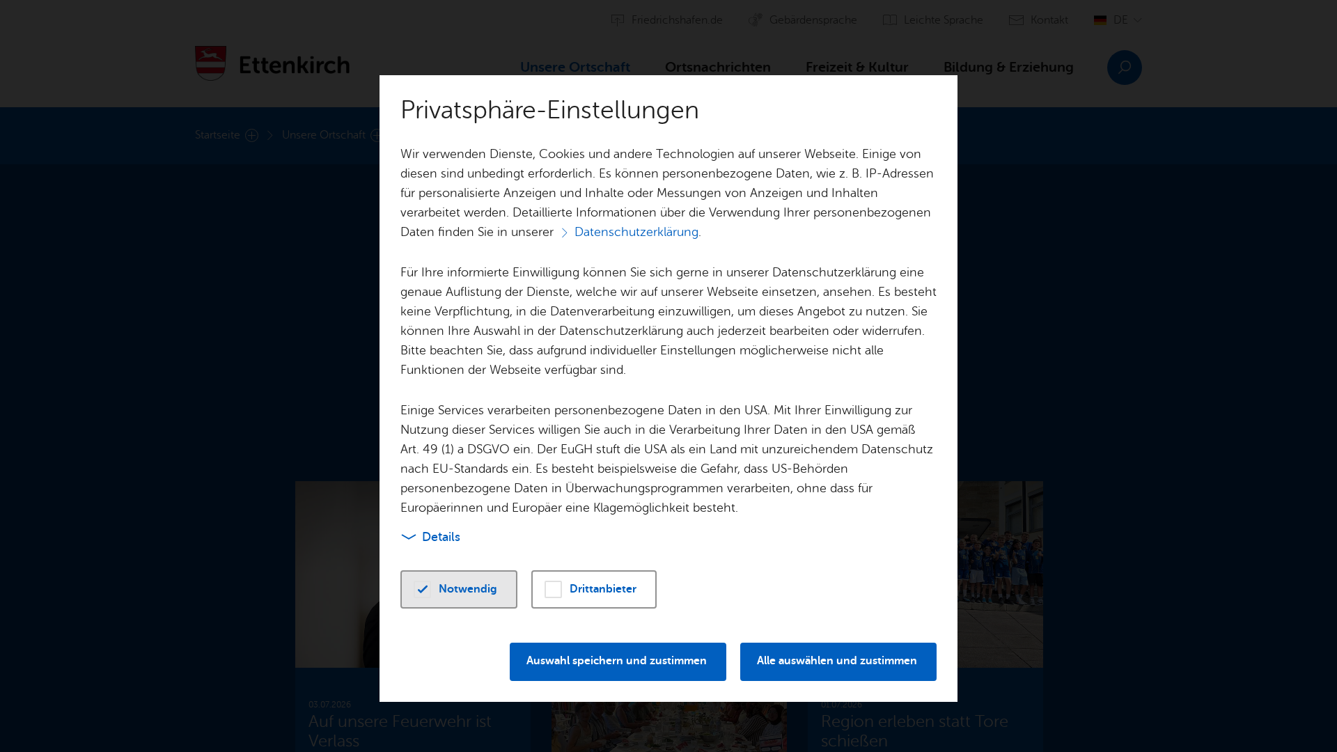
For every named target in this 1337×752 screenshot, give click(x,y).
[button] (458, 589)
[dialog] (668, 376)
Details (441, 537)
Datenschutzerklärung (636, 232)
